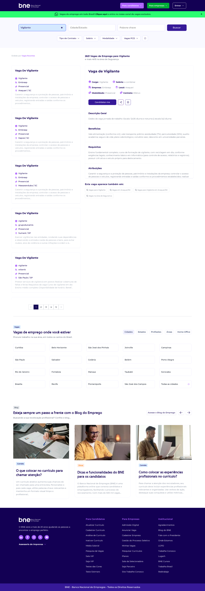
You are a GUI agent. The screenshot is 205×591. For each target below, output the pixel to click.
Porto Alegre (167, 359)
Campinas (166, 347)
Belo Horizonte (59, 347)
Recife (55, 384)
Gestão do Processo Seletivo (136, 540)
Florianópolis (94, 384)
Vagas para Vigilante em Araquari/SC (152, 190)
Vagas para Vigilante (97, 190)
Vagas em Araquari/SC (121, 190)
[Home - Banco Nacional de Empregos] (29, 5)
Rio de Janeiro (22, 372)
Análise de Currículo (95, 535)
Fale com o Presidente (169, 535)
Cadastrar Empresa (131, 535)
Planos (125, 556)
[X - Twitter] (40, 537)
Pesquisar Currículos (132, 551)
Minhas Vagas (128, 545)
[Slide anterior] (181, 412)
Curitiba (19, 347)
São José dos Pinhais (98, 347)
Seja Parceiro (128, 566)
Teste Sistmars (93, 571)
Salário (89, 38)
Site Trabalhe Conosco (133, 571)
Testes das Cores (94, 566)
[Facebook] (27, 537)
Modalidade (108, 38)
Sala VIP (90, 556)
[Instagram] (34, 537)
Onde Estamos (165, 540)
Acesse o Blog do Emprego (161, 412)
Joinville (129, 347)
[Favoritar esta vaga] (128, 102)
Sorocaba (166, 372)
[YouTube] (46, 537)
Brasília (18, 384)
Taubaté (129, 372)
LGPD (161, 545)
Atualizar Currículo (95, 525)
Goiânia (92, 359)
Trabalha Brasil (165, 566)
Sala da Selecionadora (132, 561)
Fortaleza (56, 372)
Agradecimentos (166, 525)
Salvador (56, 359)
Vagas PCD (129, 38)
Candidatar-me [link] (102, 102)
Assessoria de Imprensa (31, 544)
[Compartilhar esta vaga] (121, 102)
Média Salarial (92, 545)
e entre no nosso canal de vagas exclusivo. (123, 14)
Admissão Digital (130, 525)
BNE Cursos (164, 561)
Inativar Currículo (94, 540)
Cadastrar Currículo (95, 530)
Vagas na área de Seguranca (100, 196)
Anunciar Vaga (129, 530)
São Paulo (20, 359)
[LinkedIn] (21, 537)
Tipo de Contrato (67, 38)
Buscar (177, 27)
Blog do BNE (164, 530)
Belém (128, 359)
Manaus (92, 372)
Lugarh (161, 556)
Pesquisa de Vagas (95, 551)
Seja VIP (90, 561)
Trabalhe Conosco (167, 551)
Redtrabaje (163, 571)
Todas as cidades (169, 384)
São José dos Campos (135, 384)
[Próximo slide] (189, 412)
